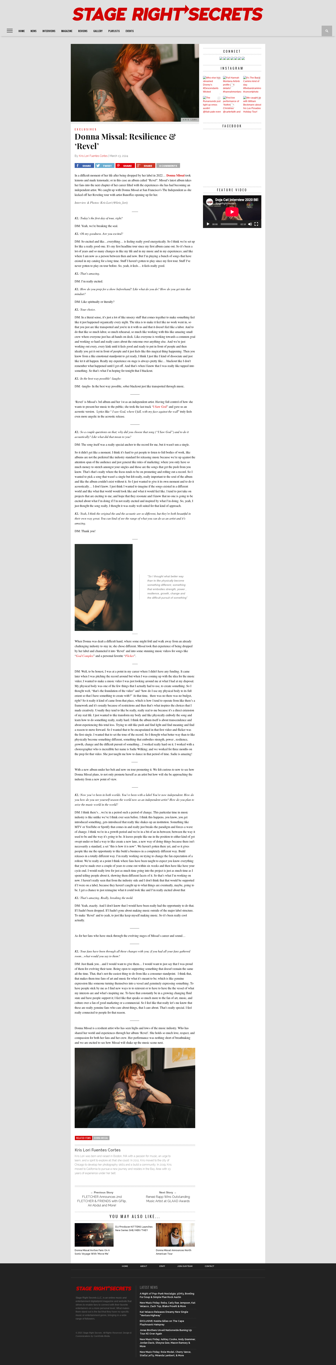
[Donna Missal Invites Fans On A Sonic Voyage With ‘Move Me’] (94, 1245)
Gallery (97, 31)
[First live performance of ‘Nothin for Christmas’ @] (232, 105)
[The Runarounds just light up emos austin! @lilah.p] (212, 105)
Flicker (129, 656)
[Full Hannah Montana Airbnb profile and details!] (232, 85)
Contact (209, 1266)
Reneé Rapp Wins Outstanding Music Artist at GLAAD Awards (168, 1199)
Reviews (83, 31)
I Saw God (160, 406)
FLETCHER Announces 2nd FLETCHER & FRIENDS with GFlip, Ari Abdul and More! (102, 1201)
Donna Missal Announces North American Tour (173, 1252)
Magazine (66, 31)
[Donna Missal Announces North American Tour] (175, 1245)
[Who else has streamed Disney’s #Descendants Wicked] (212, 85)
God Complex (84, 656)
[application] (232, 211)
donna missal (101, 1138)
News (34, 31)
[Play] (208, 224)
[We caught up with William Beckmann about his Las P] (252, 105)
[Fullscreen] (256, 224)
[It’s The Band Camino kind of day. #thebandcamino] (252, 85)
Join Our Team (184, 1266)
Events (130, 31)
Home (21, 31)
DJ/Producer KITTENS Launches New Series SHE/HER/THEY (134, 1228)
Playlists (114, 31)
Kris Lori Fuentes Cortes (93, 155)
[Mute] (250, 224)
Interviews (48, 31)
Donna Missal (175, 175)
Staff (162, 1266)
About (143, 1266)
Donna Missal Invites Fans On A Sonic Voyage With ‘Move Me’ (92, 1252)
